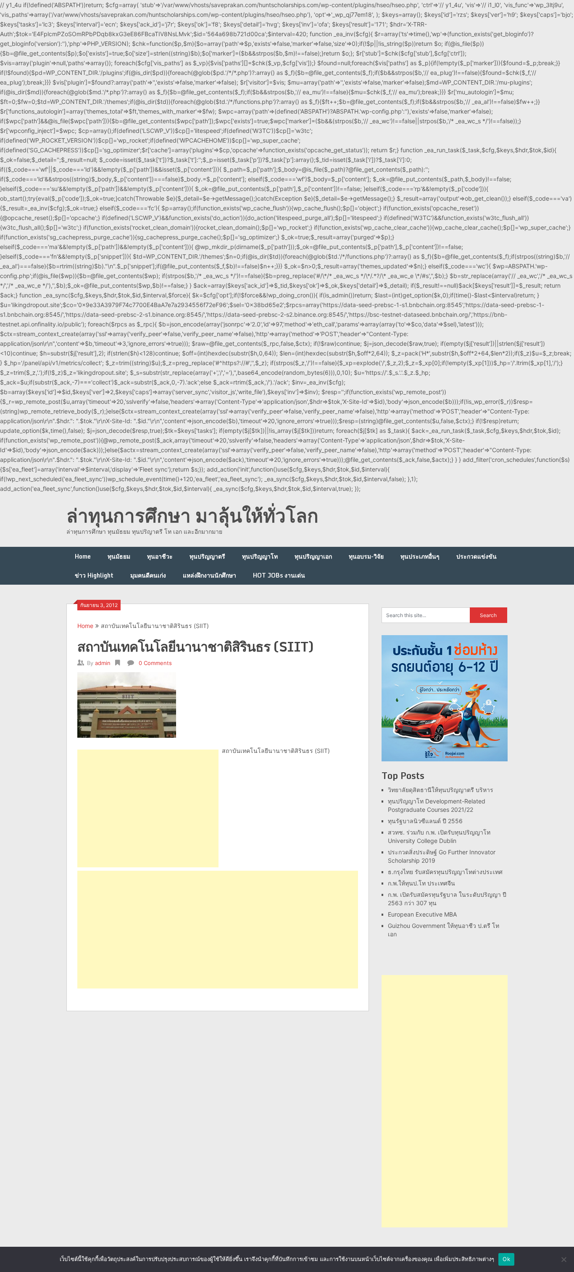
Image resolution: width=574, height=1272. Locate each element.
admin (103, 663)
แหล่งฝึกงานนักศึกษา (209, 575)
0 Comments (155, 663)
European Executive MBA (422, 914)
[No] (563, 1259)
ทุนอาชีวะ (160, 556)
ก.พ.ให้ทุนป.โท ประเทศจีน (421, 883)
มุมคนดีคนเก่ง (148, 575)
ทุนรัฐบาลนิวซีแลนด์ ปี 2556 (425, 820)
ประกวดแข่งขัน (476, 556)
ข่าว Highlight (94, 575)
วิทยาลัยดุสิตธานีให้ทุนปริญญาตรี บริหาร (440, 789)
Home (83, 556)
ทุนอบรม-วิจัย (366, 556)
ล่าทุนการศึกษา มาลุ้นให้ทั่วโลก (192, 515)
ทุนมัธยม (119, 556)
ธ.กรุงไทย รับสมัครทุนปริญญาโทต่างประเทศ (445, 871)
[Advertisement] (148, 808)
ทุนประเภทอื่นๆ (420, 556)
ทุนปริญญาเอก (313, 556)
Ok (506, 1259)
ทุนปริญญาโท (260, 556)
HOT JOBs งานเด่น (279, 575)
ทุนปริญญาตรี (207, 556)
